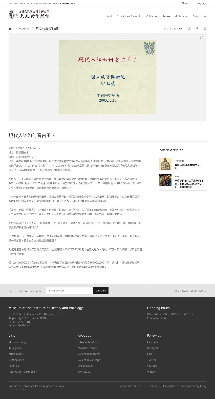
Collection (152, 16)
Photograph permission (23, 371)
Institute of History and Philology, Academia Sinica (36, 386)
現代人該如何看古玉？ (48, 28)
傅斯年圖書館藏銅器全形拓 (188, 166)
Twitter (151, 359)
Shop (196, 16)
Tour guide (15, 348)
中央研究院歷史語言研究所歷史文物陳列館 (29, 14)
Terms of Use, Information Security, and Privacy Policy (176, 386)
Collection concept (89, 359)
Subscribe (101, 290)
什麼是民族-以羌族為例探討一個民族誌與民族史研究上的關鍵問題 (189, 184)
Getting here (16, 359)
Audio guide (16, 353)
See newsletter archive (189, 290)
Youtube (152, 365)
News (185, 3)
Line (149, 353)
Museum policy (18, 342)
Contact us (84, 371)
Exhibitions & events (129, 16)
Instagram (153, 348)
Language (201, 3)
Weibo (151, 371)
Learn (166, 16)
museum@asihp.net (19, 325)
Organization (85, 365)
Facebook (153, 342)
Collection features (89, 353)
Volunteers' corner (130, 386)
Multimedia (181, 16)
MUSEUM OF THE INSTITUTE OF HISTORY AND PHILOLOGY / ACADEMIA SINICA (42, 4)
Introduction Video (89, 342)
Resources (24, 28)
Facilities (14, 365)
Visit (109, 16)
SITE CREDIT (21, 389)
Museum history (87, 348)
